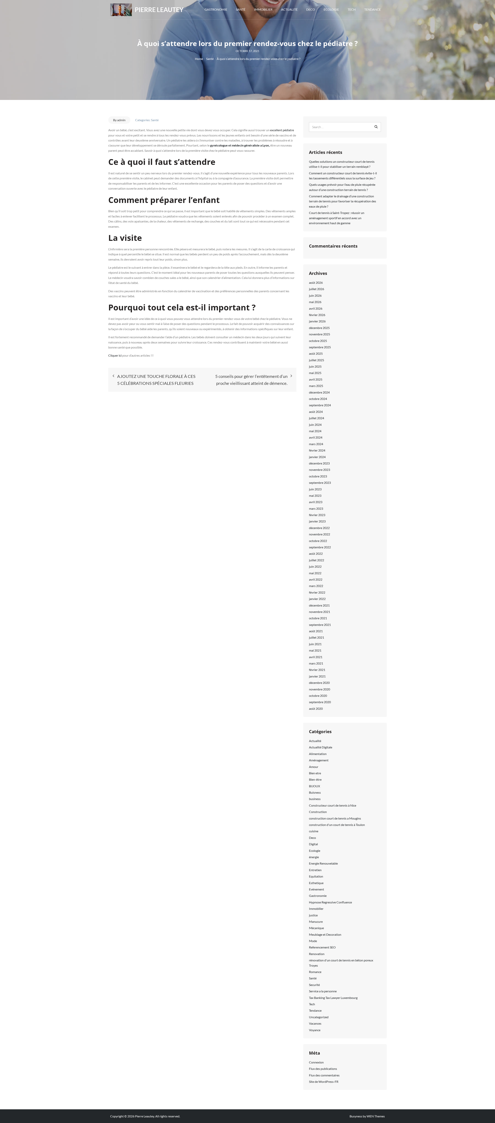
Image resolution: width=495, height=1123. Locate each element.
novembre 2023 (319, 469)
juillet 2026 (316, 289)
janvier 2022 (317, 599)
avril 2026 (315, 308)
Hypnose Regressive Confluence (330, 902)
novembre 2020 (319, 689)
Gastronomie (216, 9)
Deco (310, 9)
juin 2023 (315, 489)
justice (313, 915)
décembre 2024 (319, 392)
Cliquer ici (115, 355)
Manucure (316, 921)
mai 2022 (315, 573)
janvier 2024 (317, 457)
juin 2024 (315, 424)
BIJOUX (314, 786)
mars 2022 (316, 586)
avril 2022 (315, 579)
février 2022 (317, 592)
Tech (352, 9)
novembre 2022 (319, 534)
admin (121, 120)
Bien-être (315, 779)
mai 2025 (315, 373)
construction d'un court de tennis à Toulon (337, 824)
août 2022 (316, 553)
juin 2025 (315, 366)
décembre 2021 (319, 605)
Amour (313, 767)
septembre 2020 (320, 702)
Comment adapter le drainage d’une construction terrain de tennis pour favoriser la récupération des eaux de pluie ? (342, 201)
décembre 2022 (319, 528)
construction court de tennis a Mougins (335, 818)
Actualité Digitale (320, 747)
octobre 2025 (318, 341)
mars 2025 (316, 386)
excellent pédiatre (282, 130)
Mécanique (316, 928)
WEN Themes (376, 1116)
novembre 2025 (319, 334)
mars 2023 (316, 508)
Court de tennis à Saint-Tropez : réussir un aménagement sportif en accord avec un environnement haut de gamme (336, 218)
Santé (240, 9)
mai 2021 (315, 650)
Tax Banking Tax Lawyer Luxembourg (333, 997)
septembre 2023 (320, 482)
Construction (318, 812)
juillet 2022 (316, 560)
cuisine (313, 831)
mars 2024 (316, 444)
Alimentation (318, 754)
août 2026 (316, 282)
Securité (314, 985)
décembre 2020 (319, 682)
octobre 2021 (318, 618)
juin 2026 (315, 295)
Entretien (315, 870)
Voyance (314, 1030)
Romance (315, 972)
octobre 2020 (318, 695)
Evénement (316, 889)
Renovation (316, 954)
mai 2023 (315, 495)
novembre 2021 (319, 611)
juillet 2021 (316, 637)
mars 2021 (316, 663)
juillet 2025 (316, 360)
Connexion (316, 1062)
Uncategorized (319, 1017)
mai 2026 (315, 302)
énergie (314, 857)
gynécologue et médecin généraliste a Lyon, (240, 145)
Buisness (315, 792)
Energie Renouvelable (323, 863)
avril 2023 (315, 502)
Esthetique (316, 883)
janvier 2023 (317, 521)
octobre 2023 (318, 476)
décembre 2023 (319, 463)
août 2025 (316, 353)
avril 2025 (315, 379)
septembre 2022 (320, 547)
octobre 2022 (318, 541)
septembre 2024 (320, 405)
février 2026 (317, 315)
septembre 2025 (320, 347)
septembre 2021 (320, 624)
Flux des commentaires (324, 1075)
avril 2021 (315, 657)
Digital (313, 844)
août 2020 (316, 708)
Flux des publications (323, 1068)
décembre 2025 (319, 328)
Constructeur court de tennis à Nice (332, 805)
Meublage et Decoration (325, 934)
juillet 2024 (316, 418)
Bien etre (315, 773)
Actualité (289, 9)
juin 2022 (315, 566)
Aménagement (319, 760)
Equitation (316, 876)
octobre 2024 (318, 398)
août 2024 (316, 411)
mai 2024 (315, 431)
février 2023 (317, 515)
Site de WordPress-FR (323, 1081)
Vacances (315, 1023)
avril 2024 (315, 437)
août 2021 (316, 631)
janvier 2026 (317, 321)
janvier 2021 (317, 676)
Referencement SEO (322, 947)
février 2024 (317, 450)
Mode (313, 941)
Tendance (372, 9)
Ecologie (331, 9)
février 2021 (317, 669)
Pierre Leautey (159, 9)
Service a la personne (323, 991)
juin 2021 (315, 644)
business (315, 799)
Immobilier (263, 9)
